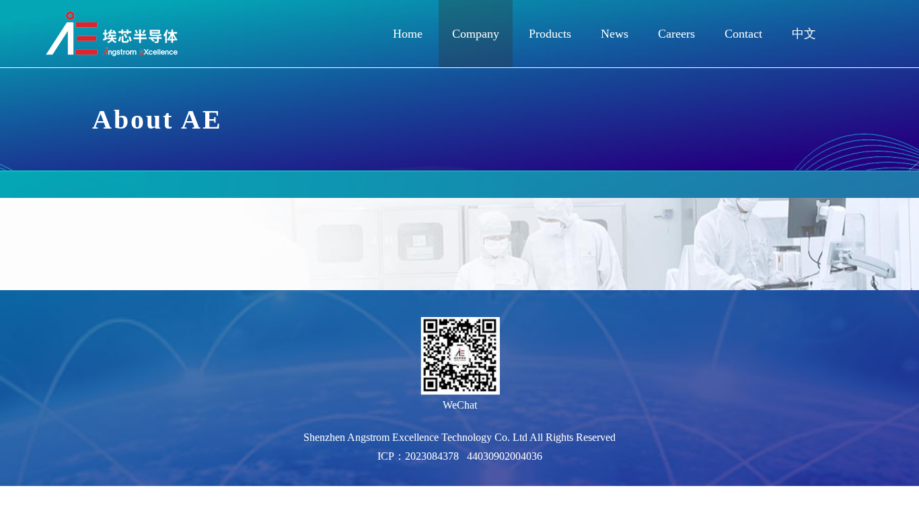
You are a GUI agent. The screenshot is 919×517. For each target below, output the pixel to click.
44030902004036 (504, 456)
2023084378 (432, 456)
